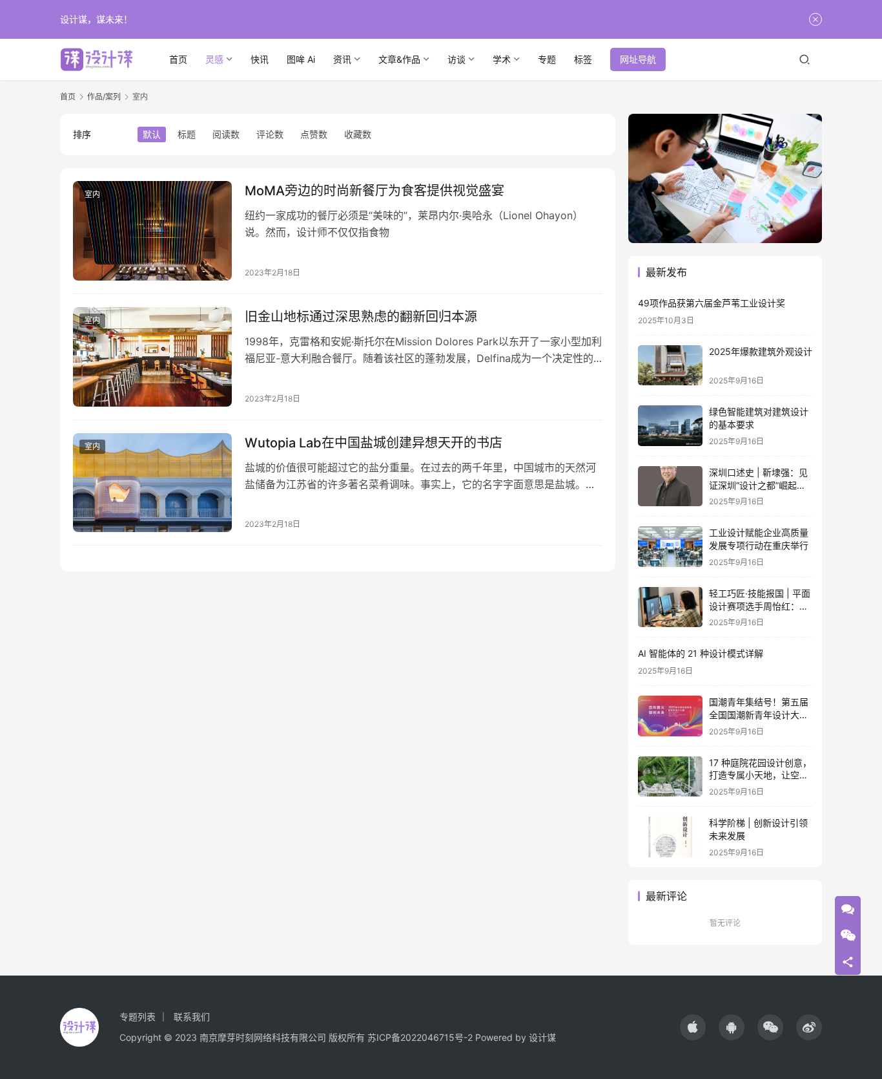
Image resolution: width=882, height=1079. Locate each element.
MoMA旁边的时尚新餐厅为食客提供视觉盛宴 (374, 190)
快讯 (260, 59)
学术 (502, 59)
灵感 (214, 59)
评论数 (269, 134)
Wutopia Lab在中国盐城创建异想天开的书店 (373, 443)
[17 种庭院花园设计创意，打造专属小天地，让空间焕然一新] (670, 776)
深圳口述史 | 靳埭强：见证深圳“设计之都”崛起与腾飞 (758, 485)
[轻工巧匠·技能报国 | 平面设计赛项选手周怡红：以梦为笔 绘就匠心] (670, 607)
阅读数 (226, 134)
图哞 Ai (301, 59)
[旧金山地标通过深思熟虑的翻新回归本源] (152, 357)
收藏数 (357, 134)
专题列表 (137, 1016)
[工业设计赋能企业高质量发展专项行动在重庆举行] (670, 546)
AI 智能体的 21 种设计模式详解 (700, 653)
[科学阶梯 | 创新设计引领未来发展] (670, 837)
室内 (92, 194)
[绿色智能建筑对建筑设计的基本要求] (670, 425)
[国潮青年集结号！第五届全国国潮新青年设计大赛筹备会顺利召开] (670, 716)
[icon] (693, 1027)
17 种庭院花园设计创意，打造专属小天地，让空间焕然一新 (760, 775)
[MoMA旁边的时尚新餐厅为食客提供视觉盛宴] (152, 231)
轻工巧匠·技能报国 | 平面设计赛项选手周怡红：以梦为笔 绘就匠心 (759, 606)
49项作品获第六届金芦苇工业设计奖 (711, 302)
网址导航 (638, 59)
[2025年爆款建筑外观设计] (670, 365)
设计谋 (542, 1037)
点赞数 (313, 134)
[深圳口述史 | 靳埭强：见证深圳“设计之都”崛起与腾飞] (670, 486)
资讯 (342, 59)
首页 (178, 59)
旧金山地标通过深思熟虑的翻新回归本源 (361, 317)
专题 (547, 59)
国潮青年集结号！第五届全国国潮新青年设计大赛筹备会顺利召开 (758, 714)
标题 (187, 134)
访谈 (456, 59)
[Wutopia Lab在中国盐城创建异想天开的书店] (152, 483)
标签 (583, 59)
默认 (152, 134)
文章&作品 (399, 59)
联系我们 (192, 1016)
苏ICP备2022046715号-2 (420, 1037)
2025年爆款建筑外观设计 (760, 351)
